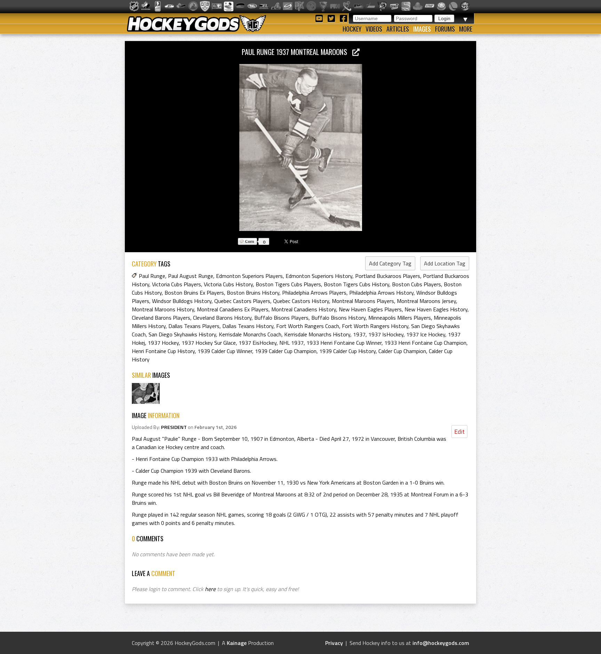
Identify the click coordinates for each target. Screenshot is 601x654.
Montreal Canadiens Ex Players (233, 309)
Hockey (352, 28)
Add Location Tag (444, 263)
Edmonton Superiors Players (249, 276)
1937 (359, 334)
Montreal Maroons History (163, 309)
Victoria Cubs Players (176, 284)
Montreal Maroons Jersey (426, 301)
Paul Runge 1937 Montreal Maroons (297, 51)
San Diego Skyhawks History (182, 334)
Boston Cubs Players (416, 284)
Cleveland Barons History (222, 317)
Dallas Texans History (247, 326)
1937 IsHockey (385, 334)
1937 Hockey (163, 342)
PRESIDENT (174, 427)
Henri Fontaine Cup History (163, 351)
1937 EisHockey (258, 342)
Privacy (334, 643)
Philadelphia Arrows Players (314, 292)
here (210, 589)
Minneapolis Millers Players (399, 317)
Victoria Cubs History (228, 284)
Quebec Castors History (301, 301)
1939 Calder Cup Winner (225, 351)
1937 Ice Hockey (425, 334)
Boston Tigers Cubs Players (288, 284)
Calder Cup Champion (402, 351)
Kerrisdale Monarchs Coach (250, 334)
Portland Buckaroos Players (387, 276)
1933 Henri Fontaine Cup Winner (344, 342)
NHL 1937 (291, 342)
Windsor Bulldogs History (181, 301)
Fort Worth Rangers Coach (307, 326)
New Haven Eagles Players (370, 309)
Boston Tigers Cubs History (356, 284)
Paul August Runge (190, 276)
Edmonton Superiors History (319, 276)
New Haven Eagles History (435, 309)
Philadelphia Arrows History (381, 292)
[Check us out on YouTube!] (320, 18)
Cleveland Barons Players (161, 317)
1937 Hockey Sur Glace (209, 342)
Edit (459, 431)
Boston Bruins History (253, 292)
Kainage (237, 643)
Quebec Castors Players (242, 301)
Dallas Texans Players (193, 326)
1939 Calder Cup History (347, 351)
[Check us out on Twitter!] (332, 18)
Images (422, 28)
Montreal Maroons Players (363, 301)
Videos (374, 28)
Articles (397, 28)
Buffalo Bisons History (338, 317)
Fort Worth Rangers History (375, 326)
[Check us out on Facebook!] (343, 18)
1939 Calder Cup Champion (285, 351)
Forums (445, 28)
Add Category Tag (390, 263)
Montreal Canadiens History (303, 309)
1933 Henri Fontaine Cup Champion (425, 342)
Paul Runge (152, 276)
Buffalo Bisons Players (281, 317)
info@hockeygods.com (440, 643)
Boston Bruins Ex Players (194, 292)
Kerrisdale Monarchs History (317, 334)
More (465, 28)
